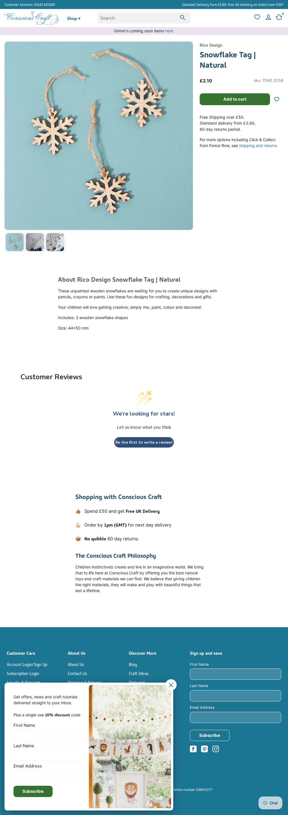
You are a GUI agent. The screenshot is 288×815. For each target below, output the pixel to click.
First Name (199, 664)
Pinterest (137, 682)
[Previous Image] (10, 148)
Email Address (202, 707)
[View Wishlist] (256, 18)
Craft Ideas (138, 673)
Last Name (199, 685)
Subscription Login (23, 673)
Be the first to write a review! (144, 442)
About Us (76, 664)
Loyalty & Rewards (23, 682)
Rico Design (211, 45)
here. (169, 30)
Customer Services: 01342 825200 (29, 4)
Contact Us (77, 673)
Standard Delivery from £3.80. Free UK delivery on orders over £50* (233, 4)
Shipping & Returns (85, 682)
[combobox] (144, 18)
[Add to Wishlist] (279, 99)
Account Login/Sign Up (27, 664)
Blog (133, 664)
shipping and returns (258, 145)
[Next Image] (187, 148)
